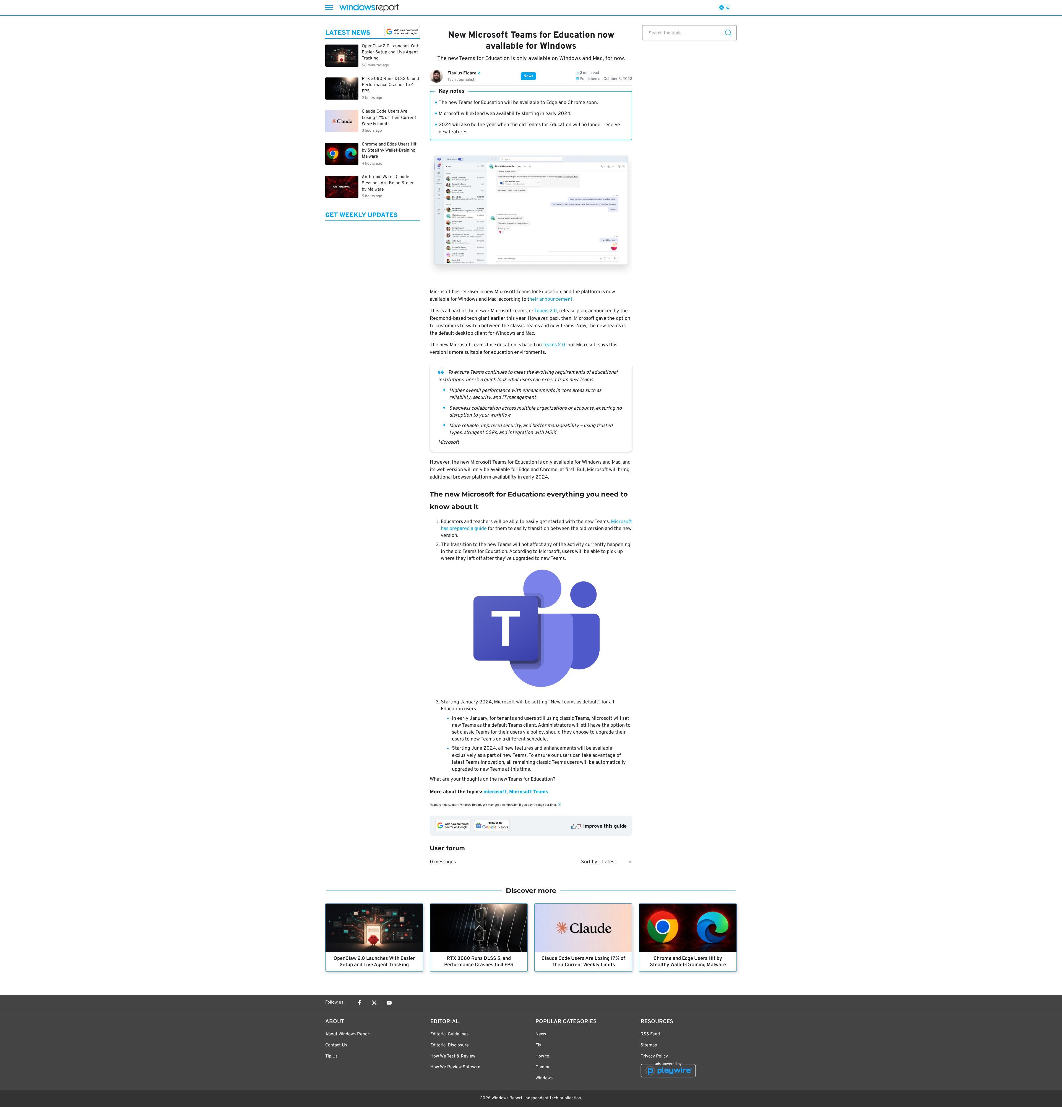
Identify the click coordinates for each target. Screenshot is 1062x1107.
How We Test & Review (452, 1056)
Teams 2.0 (545, 311)
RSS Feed (650, 1034)
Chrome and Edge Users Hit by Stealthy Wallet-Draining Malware (688, 961)
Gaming (543, 1067)
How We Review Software (455, 1067)
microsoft (494, 792)
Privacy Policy (654, 1056)
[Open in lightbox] (536, 629)
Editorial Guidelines (449, 1034)
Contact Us (336, 1045)
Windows (544, 1078)
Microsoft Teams (528, 792)
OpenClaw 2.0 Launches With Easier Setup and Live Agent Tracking (374, 961)
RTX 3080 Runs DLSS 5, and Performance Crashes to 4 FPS (478, 961)
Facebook (359, 1002)
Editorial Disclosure (449, 1045)
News (528, 76)
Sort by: (589, 862)
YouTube (389, 1002)
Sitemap (649, 1045)
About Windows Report (348, 1034)
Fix (538, 1045)
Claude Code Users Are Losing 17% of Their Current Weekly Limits (583, 961)
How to (542, 1056)
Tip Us (331, 1056)
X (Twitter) (374, 1002)
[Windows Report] (369, 7)
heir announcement (550, 299)
